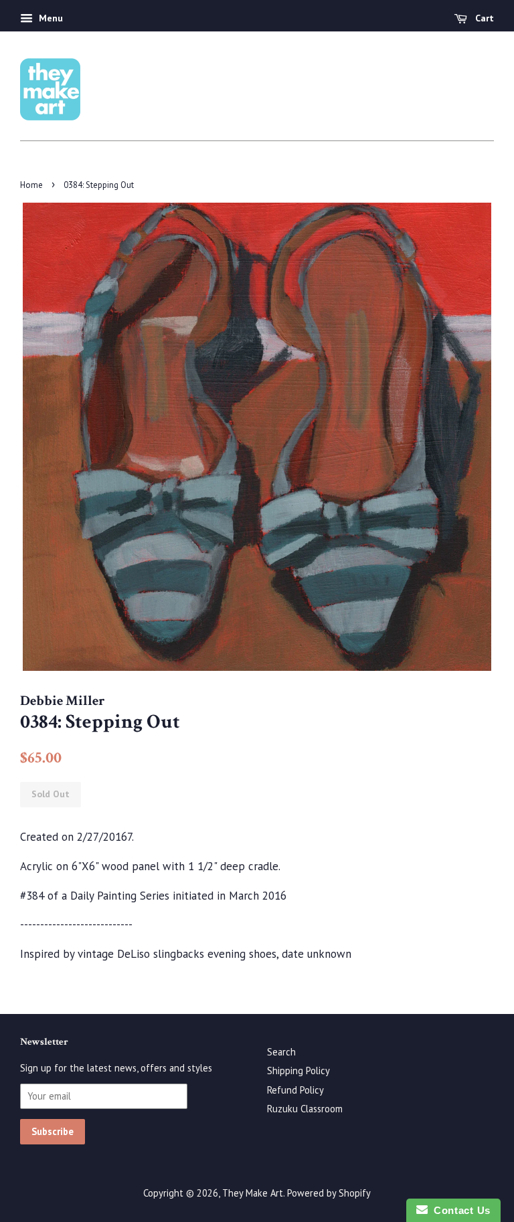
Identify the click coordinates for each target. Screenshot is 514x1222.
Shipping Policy (298, 1070)
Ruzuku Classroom (305, 1108)
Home (31, 185)
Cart (483, 18)
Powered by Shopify (329, 1193)
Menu (49, 18)
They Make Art (252, 1193)
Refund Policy (295, 1090)
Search (281, 1051)
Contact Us (459, 1210)
